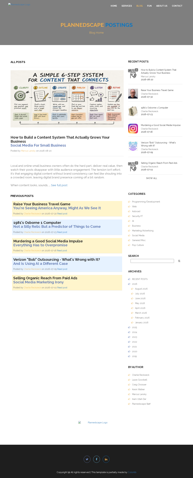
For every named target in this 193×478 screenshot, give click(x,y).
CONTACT (177, 6)
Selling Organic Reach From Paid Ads (159, 163)
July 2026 (139, 293)
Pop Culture (137, 245)
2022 (134, 342)
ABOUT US (161, 6)
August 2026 (141, 289)
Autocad (135, 211)
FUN (149, 6)
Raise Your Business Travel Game (157, 90)
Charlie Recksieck (32, 213)
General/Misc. (138, 240)
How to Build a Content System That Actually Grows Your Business (158, 71)
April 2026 (139, 308)
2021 (134, 346)
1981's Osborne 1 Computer (154, 108)
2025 (134, 327)
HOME (114, 6)
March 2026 (140, 313)
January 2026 (141, 322)
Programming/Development (145, 202)
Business (136, 226)
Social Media (137, 235)
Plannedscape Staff (140, 404)
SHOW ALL (151, 178)
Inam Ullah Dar (138, 399)
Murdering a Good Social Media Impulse (160, 125)
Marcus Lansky (28, 151)
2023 (134, 337)
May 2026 (139, 303)
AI (132, 221)
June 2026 (140, 298)
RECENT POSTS (139, 279)
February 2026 (142, 318)
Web (134, 206)
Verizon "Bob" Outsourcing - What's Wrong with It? (158, 144)
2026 (134, 284)
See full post (59, 185)
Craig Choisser (138, 384)
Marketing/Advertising (142, 230)
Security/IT (137, 216)
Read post (62, 213)
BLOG (139, 6)
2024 (134, 332)
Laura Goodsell (139, 380)
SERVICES (127, 6)
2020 (134, 351)
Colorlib (132, 472)
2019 (134, 356)
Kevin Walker (138, 389)
